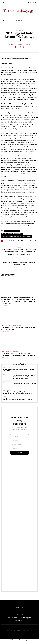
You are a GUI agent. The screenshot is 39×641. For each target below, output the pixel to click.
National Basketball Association (11, 236)
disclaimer (29, 605)
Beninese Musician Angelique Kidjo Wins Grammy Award (18, 328)
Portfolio (22, 44)
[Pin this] (23, 47)
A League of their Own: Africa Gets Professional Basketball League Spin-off (18, 354)
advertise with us (18, 605)
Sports (28, 44)
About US (6, 605)
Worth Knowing (17, 325)
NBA (24, 236)
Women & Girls (10, 296)
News (3, 296)
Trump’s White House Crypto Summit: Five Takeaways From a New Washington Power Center (24, 376)
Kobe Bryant (15, 231)
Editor (12, 44)
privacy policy (19, 607)
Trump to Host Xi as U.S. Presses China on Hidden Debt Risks (18, 369)
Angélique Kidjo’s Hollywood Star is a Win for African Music (24, 384)
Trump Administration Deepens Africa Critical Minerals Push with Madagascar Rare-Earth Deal (18, 398)
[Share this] (15, 47)
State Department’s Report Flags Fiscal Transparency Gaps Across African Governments (18, 392)
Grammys (7, 231)
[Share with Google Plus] (21, 47)
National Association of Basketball (12, 234)
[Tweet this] (18, 47)
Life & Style (5, 325)
